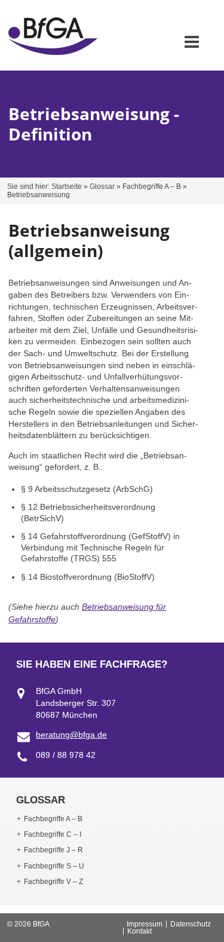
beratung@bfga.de (71, 734)
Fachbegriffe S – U (54, 866)
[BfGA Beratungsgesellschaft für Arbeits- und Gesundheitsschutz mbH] (52, 52)
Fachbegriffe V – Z (53, 881)
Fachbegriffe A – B (151, 186)
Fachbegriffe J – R (53, 850)
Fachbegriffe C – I (52, 834)
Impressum (144, 924)
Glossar (102, 186)
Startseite (66, 186)
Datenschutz (190, 924)
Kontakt (139, 931)
